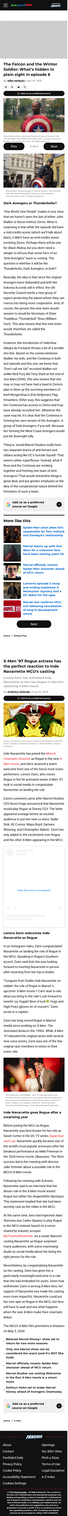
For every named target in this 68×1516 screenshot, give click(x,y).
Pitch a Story (50, 1458)
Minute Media (20, 1492)
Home (6, 635)
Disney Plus (20, 635)
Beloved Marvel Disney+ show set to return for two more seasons (32, 1341)
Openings (48, 1445)
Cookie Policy (12, 1470)
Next (54, 146)
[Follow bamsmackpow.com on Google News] (59, 504)
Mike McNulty (16, 80)
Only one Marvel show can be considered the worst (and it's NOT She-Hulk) (35, 1353)
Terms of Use (51, 1464)
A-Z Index (48, 1477)
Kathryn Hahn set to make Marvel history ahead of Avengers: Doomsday (34, 1389)
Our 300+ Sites (52, 1451)
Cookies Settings (14, 1483)
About (7, 1445)
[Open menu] (5, 5)
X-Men (17, 1420)
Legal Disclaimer (53, 1470)
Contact (8, 1451)
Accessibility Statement (19, 1477)
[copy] (24, 87)
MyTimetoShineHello (18, 1236)
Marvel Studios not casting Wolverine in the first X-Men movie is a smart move (33, 1377)
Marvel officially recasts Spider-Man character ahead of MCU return (32, 1365)
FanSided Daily (13, 1458)
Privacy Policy (12, 1464)
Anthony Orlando (18, 691)
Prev (14, 146)
